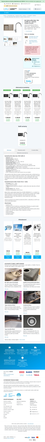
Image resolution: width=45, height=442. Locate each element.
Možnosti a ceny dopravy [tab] (22, 152)
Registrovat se (20, 404)
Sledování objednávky (21, 401)
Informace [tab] (9, 150)
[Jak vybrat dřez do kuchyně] (13, 274)
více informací (30, 423)
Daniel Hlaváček (10, 438)
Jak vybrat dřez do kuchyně (11, 282)
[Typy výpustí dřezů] (31, 321)
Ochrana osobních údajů (9, 409)
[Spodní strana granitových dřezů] (31, 274)
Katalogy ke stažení (8, 407)
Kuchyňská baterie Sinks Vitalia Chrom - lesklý (33, 42)
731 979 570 (7, 3)
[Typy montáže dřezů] (13, 321)
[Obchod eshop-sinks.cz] (22, 375)
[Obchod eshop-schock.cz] (36, 372)
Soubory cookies (7, 411)
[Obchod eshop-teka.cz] (36, 375)
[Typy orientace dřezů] (13, 297)
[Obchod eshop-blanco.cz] (29, 372)
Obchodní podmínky (8, 402)
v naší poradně (22, 339)
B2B (4, 416)
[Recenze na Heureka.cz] (19, 395)
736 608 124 (34, 409)
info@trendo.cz (16, 3)
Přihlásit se (19, 402)
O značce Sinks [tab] (35, 150)
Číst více (6, 289)
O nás (5, 404)
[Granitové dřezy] (31, 297)
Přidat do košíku (8, 257)
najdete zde (38, 1)
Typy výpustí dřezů (28, 329)
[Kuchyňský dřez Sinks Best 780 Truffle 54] (26, 37)
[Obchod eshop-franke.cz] (22, 372)
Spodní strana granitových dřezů (31, 282)
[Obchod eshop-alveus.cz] (29, 375)
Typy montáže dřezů (10, 329)
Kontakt (5, 417)
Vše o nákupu (6, 412)
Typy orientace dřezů (10, 305)
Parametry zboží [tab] (21, 150)
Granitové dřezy (27, 305)
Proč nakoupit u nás (8, 406)
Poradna (5, 414)
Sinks (29, 70)
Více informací (29, 31)
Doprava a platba (7, 401)
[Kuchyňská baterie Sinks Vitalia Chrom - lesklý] (26, 41)
